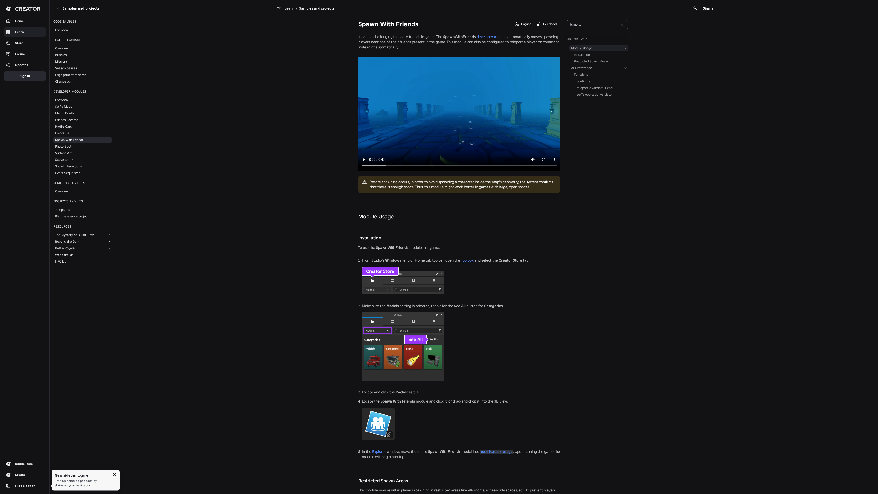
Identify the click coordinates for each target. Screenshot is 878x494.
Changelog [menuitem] (63, 81)
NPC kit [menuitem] (60, 261)
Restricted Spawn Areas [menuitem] (591, 61)
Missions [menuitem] (61, 61)
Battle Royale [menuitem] (65, 248)
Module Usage (376, 216)
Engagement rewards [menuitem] (70, 75)
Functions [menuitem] (581, 74)
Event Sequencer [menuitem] (67, 173)
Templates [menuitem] (62, 210)
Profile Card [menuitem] (63, 126)
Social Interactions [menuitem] (68, 166)
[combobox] (597, 24)
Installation (369, 238)
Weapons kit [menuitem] (64, 255)
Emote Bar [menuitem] (62, 133)
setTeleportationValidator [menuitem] (595, 94)
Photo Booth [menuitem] (64, 146)
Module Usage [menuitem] (581, 48)
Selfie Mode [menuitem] (63, 107)
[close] (114, 474)
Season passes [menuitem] (66, 68)
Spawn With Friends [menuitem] (69, 140)
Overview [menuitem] (61, 30)
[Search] (695, 8)
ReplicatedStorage (496, 452)
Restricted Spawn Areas (383, 481)
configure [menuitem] (583, 81)
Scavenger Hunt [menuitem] (66, 160)
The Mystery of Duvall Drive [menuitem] (75, 235)
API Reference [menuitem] (581, 68)
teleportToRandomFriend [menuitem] (595, 88)
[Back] (58, 8)
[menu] (279, 8)
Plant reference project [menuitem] (71, 216)
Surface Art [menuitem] (63, 153)
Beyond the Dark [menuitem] (67, 241)
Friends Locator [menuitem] (66, 120)
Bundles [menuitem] (61, 55)
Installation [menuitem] (582, 55)
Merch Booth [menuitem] (64, 113)
